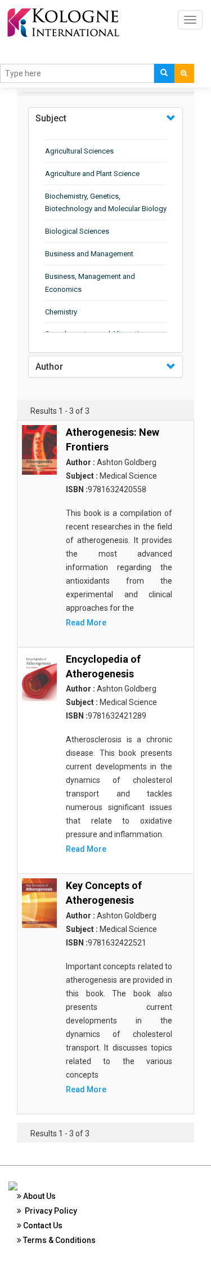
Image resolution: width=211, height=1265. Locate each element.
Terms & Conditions (58, 1240)
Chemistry (61, 312)
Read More (86, 622)
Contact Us (41, 1225)
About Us (38, 1196)
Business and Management (89, 254)
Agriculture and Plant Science (92, 173)
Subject (50, 118)
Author (49, 366)
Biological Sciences (77, 231)
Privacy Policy (49, 1210)
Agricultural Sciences (79, 151)
